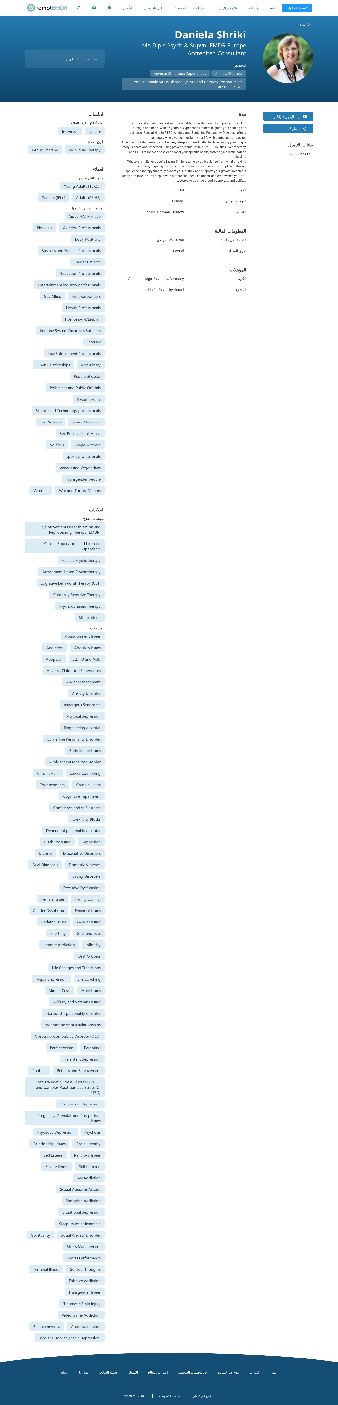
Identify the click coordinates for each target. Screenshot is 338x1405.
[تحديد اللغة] (78, 7)
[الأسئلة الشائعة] (109, 7)
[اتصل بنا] (94, 7)
